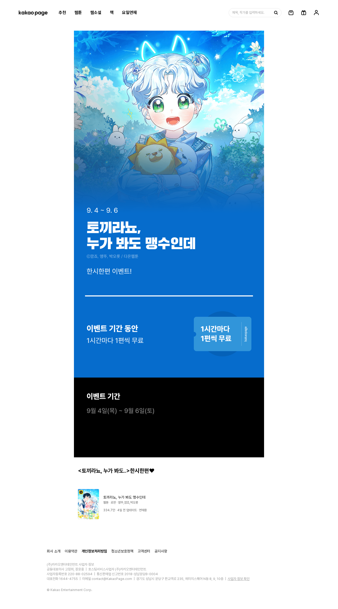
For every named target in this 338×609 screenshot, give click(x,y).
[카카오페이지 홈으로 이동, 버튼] (33, 13)
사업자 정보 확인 (239, 579)
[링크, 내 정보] (316, 13)
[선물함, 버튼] (304, 13)
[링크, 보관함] (291, 13)
